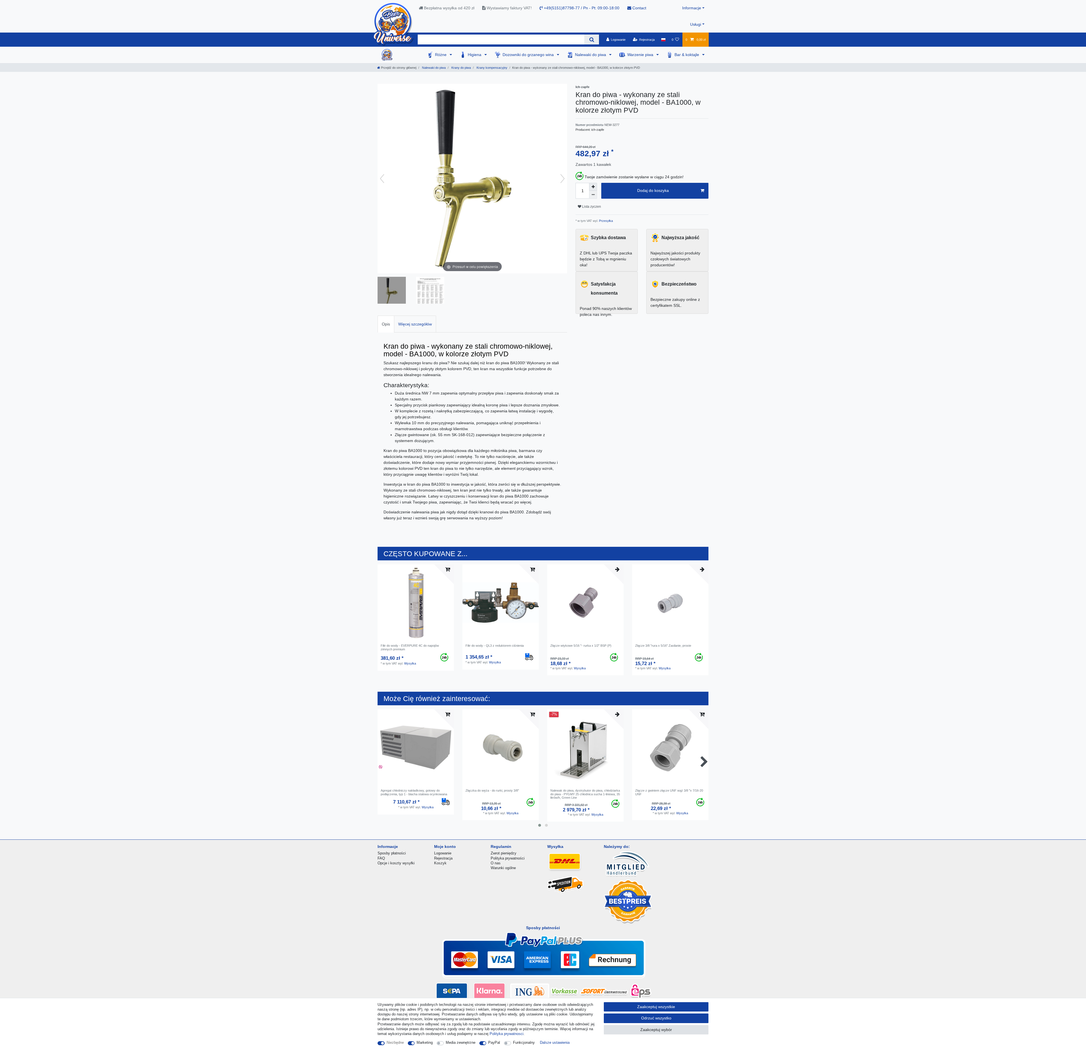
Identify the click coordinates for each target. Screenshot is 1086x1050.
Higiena (475, 54)
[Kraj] (663, 40)
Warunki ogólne (503, 868)
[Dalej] (562, 179)
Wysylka (410, 663)
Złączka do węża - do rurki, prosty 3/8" (492, 790)
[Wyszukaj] (591, 39)
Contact (638, 8)
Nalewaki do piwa (591, 54)
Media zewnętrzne (460, 1042)
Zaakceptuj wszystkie (656, 1006)
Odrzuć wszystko (656, 1018)
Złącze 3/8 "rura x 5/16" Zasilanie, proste (663, 645)
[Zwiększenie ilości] (593, 187)
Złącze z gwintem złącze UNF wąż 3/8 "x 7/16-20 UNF (669, 792)
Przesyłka (605, 220)
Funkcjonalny (524, 1042)
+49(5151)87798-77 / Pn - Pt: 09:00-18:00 (581, 8)
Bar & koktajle (687, 54)
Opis (386, 324)
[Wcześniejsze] (382, 179)
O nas (496, 863)
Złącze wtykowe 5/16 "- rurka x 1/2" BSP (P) (580, 645)
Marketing (425, 1042)
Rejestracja (443, 858)
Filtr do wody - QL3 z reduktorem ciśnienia (495, 645)
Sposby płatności (392, 853)
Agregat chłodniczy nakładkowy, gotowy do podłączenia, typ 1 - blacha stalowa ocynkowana (414, 792)
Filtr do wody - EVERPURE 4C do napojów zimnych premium (410, 647)
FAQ (381, 858)
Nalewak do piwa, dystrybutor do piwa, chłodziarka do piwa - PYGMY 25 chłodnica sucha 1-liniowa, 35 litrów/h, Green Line (585, 794)
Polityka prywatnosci (506, 1034)
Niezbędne (395, 1042)
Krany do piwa (461, 67)
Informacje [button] (691, 8)
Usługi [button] (695, 24)
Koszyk (440, 863)
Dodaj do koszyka (653, 190)
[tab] (386, 324)
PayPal (494, 1042)
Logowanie (442, 853)
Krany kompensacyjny (491, 67)
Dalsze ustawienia (555, 1042)
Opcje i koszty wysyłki (396, 863)
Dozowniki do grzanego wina (529, 54)
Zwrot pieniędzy (503, 853)
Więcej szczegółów (415, 324)
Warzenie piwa (640, 54)
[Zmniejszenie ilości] (593, 195)
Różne (441, 54)
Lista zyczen (591, 207)
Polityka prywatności (508, 858)
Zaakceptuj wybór (656, 1029)
